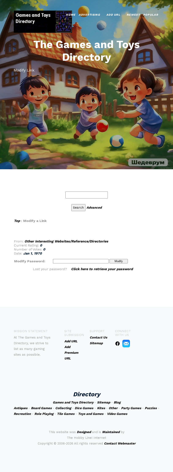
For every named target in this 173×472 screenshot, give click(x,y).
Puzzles (151, 408)
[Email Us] (126, 343)
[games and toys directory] (43, 21)
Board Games (41, 408)
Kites (101, 408)
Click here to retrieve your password (102, 269)
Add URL (113, 14)
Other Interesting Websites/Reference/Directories (66, 241)
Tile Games (65, 414)
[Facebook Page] (117, 343)
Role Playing (43, 414)
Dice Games (84, 408)
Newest (133, 14)
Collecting (63, 408)
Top (17, 221)
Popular (150, 14)
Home (70, 14)
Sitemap (103, 402)
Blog (117, 402)
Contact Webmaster (119, 443)
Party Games (131, 408)
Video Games (117, 414)
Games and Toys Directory (73, 402)
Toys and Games (90, 414)
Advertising (89, 14)
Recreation (22, 414)
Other (113, 408)
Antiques (20, 408)
